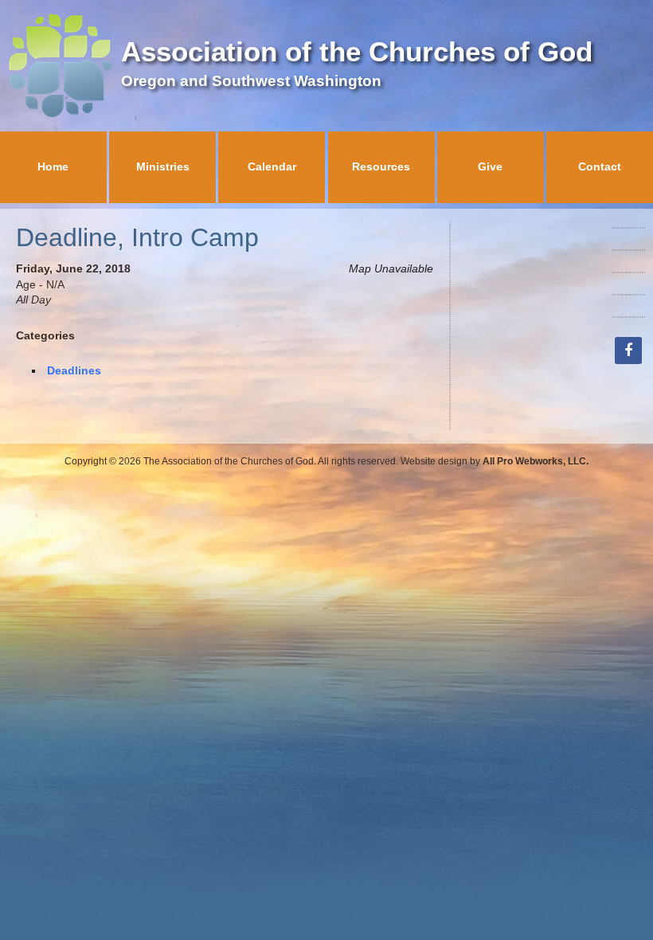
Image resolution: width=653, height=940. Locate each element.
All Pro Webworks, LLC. (535, 461)
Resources (381, 166)
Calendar (272, 166)
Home (52, 166)
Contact (599, 166)
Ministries (163, 166)
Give (490, 166)
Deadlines (74, 370)
